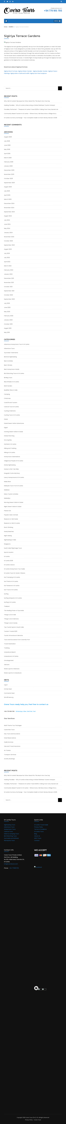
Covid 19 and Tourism (10, 402)
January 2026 (8, 166)
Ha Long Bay (8, 440)
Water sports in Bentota (11, 669)
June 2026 (7, 145)
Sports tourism (8, 552)
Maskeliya (7, 498)
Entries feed (8, 689)
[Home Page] (6, 21)
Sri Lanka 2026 (8, 561)
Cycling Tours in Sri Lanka (12, 415)
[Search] (61, 1)
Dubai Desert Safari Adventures (14, 423)
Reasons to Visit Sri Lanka (12, 523)
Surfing (6, 594)
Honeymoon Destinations (12, 457)
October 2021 (8, 287)
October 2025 (8, 178)
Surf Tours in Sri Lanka (11, 590)
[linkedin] (12, 1)
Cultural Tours (8, 831)
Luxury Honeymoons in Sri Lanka (14, 477)
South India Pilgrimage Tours (13, 548)
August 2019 (7, 328)
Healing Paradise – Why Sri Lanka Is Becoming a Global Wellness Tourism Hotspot (29, 105)
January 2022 (8, 274)
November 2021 (9, 282)
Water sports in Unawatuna (12, 673)
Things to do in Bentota (11, 619)
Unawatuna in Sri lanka (11, 656)
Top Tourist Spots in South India (14, 627)
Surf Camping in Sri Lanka (12, 577)
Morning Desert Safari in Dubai (13, 502)
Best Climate (8, 365)
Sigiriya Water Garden (25, 71)
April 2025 (7, 195)
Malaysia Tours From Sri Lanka (13, 486)
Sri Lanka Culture (9, 565)
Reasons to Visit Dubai (11, 519)
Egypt (6, 427)
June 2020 (7, 307)
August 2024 (8, 216)
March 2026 (8, 158)
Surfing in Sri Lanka (10, 602)
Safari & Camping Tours (11, 834)
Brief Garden (8, 386)
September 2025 (9, 183)
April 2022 (7, 262)
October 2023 (8, 241)
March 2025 (8, 199)
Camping (7, 394)
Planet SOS (7, 511)
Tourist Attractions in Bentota (13, 635)
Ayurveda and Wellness (11, 838)
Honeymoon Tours (10, 829)
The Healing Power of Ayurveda (14, 610)
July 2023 (7, 253)
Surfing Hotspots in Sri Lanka (13, 598)
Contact (37, 840)
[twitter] (7, 1)
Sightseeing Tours (9, 825)
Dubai (6, 419)
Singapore (7, 544)
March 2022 (7, 266)
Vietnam (6, 665)
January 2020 (8, 320)
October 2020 (8, 295)
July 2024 (7, 220)
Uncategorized (8, 660)
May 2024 (7, 228)
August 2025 (8, 187)
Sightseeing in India (10, 540)
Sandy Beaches (9, 531)
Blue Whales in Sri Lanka (11, 382)
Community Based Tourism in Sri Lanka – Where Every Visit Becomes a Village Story (30, 113)
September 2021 (9, 291)
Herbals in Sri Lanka (10, 444)
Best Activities (8, 361)
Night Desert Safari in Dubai (12, 506)
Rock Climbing (8, 527)
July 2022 (7, 257)
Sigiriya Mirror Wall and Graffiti (19, 73)
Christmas (7, 398)
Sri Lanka (7, 556)
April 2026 (7, 153)
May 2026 (7, 149)
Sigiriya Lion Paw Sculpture (38, 73)
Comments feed (9, 693)
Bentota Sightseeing (10, 357)
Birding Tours (8, 378)
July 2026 (7, 141)
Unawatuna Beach (10, 652)
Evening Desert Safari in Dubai (13, 432)
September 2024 (9, 212)
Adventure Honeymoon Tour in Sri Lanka (16, 344)
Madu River (7, 481)
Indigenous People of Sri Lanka (13, 461)
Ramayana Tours (9, 840)
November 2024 (9, 208)
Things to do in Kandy (10, 623)
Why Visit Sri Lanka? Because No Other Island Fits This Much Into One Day (27, 101)
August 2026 (8, 137)
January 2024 (8, 232)
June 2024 (7, 224)
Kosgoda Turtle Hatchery (12, 473)
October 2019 (8, 324)
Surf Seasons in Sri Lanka (11, 585)
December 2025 (9, 170)
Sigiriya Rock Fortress (10, 71)
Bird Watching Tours (10, 836)
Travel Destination (10, 644)
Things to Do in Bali (10, 615)
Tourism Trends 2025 (10, 631)
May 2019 (7, 332)
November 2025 (9, 174)
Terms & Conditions (40, 829)
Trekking (6, 648)
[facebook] (4, 1)
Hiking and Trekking (10, 448)
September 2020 (9, 299)
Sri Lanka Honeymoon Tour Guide (14, 569)
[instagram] (10, 1)
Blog (35, 834)
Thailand (6, 606)
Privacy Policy (38, 827)
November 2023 (9, 237)
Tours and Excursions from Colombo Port (17, 640)
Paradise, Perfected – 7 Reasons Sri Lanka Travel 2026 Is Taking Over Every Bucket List (31, 109)
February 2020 (8, 316)
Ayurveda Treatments (11, 353)
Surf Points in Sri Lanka (11, 581)
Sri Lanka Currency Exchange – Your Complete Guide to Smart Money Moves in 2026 (30, 118)
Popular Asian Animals (11, 515)
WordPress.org (8, 697)
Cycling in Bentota (10, 411)
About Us (37, 836)
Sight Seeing (8, 536)
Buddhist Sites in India (10, 390)
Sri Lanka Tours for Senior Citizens (14, 573)
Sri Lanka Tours (39, 831)
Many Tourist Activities (11, 494)
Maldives (6, 490)
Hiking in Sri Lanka (9, 452)
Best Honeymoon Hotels (11, 369)
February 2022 (8, 270)
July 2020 (7, 303)
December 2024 (9, 203)
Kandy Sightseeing (10, 465)
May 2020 (7, 312)
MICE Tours (37, 838)
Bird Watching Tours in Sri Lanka (14, 373)
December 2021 (9, 278)
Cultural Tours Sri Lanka (11, 407)
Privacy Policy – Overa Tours (33, 1119)
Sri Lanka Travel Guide (41, 825)
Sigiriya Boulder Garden (40, 71)
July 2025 (7, 191)
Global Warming (9, 436)
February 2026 (8, 162)
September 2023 (9, 245)
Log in (6, 685)
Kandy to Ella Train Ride (11, 469)
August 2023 (8, 249)
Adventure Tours (9, 348)
